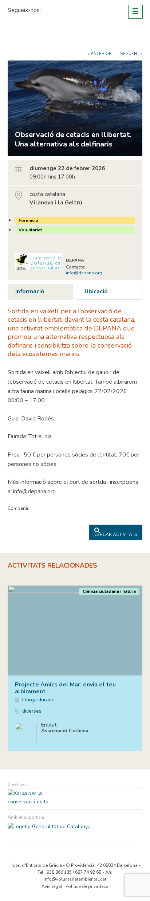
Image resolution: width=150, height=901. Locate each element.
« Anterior (100, 53)
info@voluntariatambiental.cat (75, 879)
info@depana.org (84, 273)
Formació (28, 220)
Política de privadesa (87, 886)
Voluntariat (30, 230)
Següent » (131, 53)
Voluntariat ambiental (35, 37)
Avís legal (52, 886)
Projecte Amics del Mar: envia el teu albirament (65, 688)
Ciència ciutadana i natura (109, 591)
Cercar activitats (115, 534)
